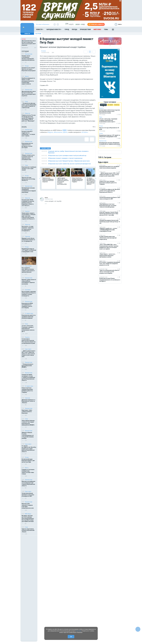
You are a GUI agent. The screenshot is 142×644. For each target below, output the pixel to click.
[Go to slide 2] (110, 45)
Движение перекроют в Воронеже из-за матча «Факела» (28, 401)
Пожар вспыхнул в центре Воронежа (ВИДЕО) (27, 365)
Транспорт (27, 236)
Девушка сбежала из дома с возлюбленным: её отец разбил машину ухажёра (28, 435)
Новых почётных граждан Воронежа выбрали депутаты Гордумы (27, 390)
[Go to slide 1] (109, 45)
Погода (74, 29)
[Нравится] (43, 139)
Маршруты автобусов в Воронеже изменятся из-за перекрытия (28, 240)
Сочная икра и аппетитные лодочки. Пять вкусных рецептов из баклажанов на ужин (28, 341)
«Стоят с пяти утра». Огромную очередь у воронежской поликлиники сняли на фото (28, 328)
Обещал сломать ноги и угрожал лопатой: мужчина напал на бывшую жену (28, 157)
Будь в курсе (28, 349)
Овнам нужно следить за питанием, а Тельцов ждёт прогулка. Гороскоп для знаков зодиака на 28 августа (28, 216)
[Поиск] (118, 29)
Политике (78, 631)
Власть (27, 467)
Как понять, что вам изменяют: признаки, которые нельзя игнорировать (28, 228)
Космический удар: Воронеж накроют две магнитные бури (28, 460)
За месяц (116, 104)
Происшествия (85, 29)
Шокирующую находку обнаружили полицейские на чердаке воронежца (29, 190)
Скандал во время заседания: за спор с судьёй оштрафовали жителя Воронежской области (28, 377)
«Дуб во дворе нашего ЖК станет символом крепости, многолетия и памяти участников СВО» (28, 353)
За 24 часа (103, 104)
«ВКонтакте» (58, 132)
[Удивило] (60, 139)
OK (71, 637)
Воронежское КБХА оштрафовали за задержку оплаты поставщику (27, 305)
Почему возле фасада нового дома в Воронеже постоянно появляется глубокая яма (29, 105)
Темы (106, 29)
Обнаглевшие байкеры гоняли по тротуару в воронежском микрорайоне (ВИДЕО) (28, 423)
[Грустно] (65, 139)
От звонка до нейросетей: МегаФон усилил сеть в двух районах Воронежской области (29, 448)
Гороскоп (27, 211)
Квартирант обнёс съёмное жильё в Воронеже (27, 412)
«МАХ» (64, 130)
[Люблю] (54, 139)
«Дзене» (65, 132)
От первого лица (29, 313)
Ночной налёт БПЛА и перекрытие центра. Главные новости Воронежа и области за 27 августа (28, 202)
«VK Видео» (84, 132)
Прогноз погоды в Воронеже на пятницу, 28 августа (28, 179)
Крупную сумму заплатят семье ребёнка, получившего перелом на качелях (29, 282)
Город (67, 29)
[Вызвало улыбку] (49, 139)
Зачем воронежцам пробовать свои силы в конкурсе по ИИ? (28, 495)
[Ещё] (113, 29)
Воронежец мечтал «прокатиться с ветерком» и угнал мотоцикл (27, 145)
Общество (27, 113)
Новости (39, 29)
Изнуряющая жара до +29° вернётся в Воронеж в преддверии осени (29, 250)
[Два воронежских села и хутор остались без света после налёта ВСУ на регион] (28, 43)
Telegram (50, 132)
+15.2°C (71, 24)
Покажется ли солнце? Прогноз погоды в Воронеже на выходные (29, 69)
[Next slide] (95, 178)
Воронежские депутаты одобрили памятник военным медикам (29, 317)
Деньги (27, 76)
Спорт (26, 527)
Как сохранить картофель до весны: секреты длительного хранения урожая (28, 270)
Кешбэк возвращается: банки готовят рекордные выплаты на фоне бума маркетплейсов (28, 81)
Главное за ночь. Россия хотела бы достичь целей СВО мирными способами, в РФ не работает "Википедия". (29, 118)
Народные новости (54, 29)
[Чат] (137, 629)
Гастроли (38, 33)
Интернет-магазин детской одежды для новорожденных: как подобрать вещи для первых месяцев (28, 518)
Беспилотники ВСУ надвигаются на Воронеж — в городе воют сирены (28, 133)
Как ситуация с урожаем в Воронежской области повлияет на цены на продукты (29, 294)
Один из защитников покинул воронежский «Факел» (28, 530)
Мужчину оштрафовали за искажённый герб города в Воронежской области (28, 483)
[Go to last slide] (39, 178)
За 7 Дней (110, 104)
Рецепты (27, 337)
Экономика (27, 289)
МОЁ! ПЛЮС (97, 29)
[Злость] (70, 139)
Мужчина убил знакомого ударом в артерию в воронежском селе (28, 506)
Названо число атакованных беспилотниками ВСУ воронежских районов (28, 58)
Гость (46, 197)
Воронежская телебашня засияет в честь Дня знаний (29, 168)
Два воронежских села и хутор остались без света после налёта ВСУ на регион (29, 93)
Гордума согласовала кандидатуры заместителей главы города (28, 472)
